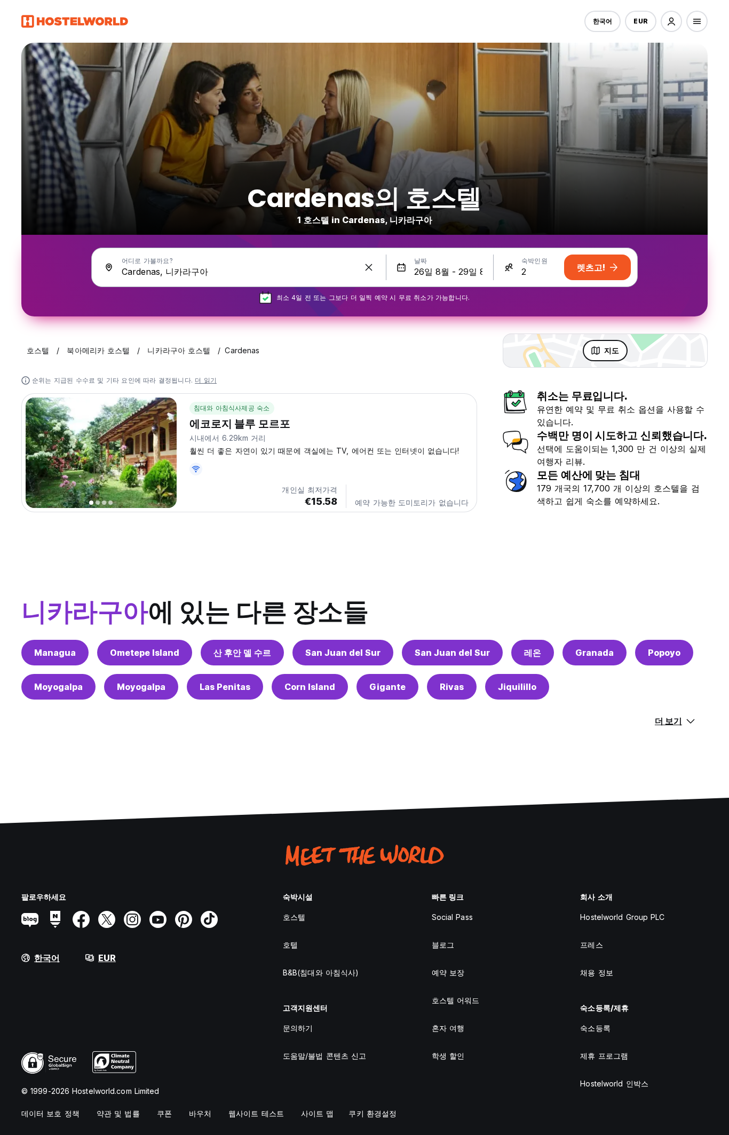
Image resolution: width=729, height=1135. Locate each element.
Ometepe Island (144, 652)
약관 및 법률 (118, 1113)
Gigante (387, 686)
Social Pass (452, 917)
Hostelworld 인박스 (614, 1083)
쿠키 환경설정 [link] (372, 1113)
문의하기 (298, 1028)
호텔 (290, 944)
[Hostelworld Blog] (29, 919)
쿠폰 (164, 1113)
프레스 (591, 944)
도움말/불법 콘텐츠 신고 (324, 1055)
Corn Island (309, 686)
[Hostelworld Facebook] (81, 919)
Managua (55, 652)
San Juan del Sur (343, 652)
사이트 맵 (317, 1113)
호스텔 (294, 917)
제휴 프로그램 (604, 1055)
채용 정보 (596, 972)
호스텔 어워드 (456, 1000)
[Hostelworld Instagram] (132, 919)
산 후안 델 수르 (242, 652)
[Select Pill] (671, 21)
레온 (532, 652)
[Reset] (369, 267)
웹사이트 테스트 (256, 1113)
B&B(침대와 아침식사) (321, 972)
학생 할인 (448, 1055)
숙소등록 (595, 1028)
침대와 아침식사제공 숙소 (232, 408)
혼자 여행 (448, 1028)
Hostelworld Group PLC (622, 917)
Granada (594, 652)
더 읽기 (206, 380)
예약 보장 (448, 972)
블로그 (443, 944)
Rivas (452, 686)
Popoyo (664, 652)
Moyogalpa (58, 686)
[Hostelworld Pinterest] (183, 919)
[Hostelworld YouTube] (158, 919)
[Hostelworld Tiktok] (209, 919)
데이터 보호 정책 (50, 1113)
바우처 (200, 1113)
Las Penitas (225, 686)
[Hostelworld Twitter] (106, 919)
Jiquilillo (517, 686)
